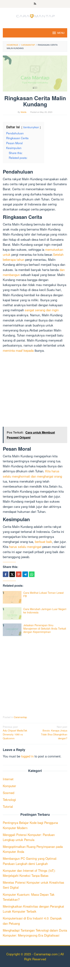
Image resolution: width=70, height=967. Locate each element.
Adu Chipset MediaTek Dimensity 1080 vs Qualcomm (15, 732)
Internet (8, 779)
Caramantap (20, 717)
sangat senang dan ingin (42, 310)
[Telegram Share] (25, 574)
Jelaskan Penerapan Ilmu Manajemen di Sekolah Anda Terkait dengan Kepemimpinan (44, 628)
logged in (27, 756)
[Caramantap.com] (35, 15)
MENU (60, 33)
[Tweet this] (12, 574)
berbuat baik (43, 541)
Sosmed (8, 792)
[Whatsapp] (32, 574)
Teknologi (9, 799)
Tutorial (8, 806)
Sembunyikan (31, 127)
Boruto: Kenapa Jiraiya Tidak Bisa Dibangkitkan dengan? (54, 732)
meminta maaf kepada (18, 350)
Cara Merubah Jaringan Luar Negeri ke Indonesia (44, 610)
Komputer (9, 785)
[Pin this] (18, 574)
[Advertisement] (35, 390)
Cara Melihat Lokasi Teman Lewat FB (43, 594)
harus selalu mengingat (25, 546)
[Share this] (5, 574)
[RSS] (35, 4)
